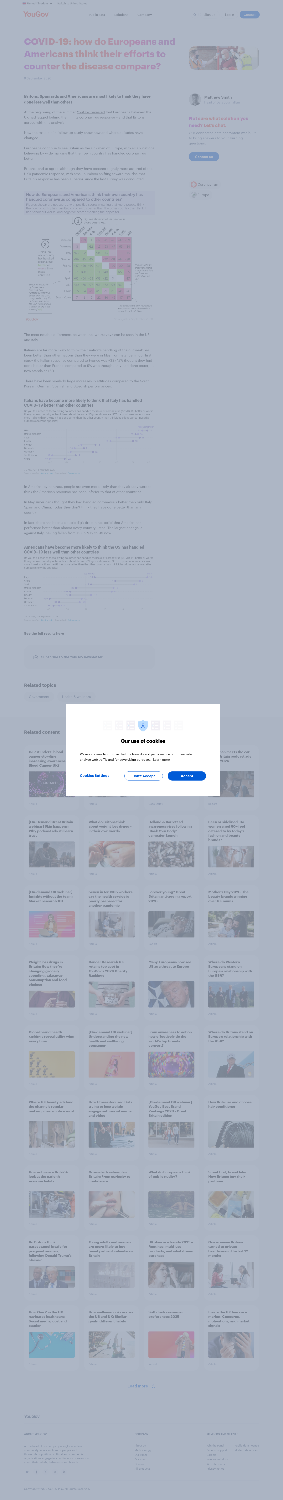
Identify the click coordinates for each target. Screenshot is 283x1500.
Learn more (161, 759)
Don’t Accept (143, 776)
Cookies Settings (94, 775)
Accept (187, 776)
